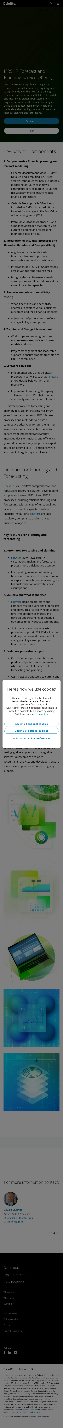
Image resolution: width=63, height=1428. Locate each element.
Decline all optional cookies (31, 730)
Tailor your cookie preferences (31, 738)
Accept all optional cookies (31, 724)
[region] (31, 714)
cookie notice (40, 714)
